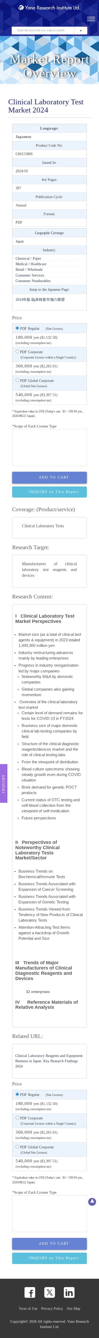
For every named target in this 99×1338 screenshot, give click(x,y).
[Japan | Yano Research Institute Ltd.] (59, 21)
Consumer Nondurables (33, 281)
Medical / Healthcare (31, 264)
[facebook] (29, 1292)
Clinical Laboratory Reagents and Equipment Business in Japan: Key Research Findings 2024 (49, 1061)
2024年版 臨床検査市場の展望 (40, 299)
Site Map (73, 1308)
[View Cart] (42, 21)
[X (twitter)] (49, 1292)
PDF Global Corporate (36, 383)
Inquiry (4, 783)
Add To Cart (54, 477)
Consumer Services (30, 275)
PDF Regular (41, 328)
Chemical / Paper (28, 258)
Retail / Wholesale (29, 269)
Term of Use (28, 1308)
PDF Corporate (47, 354)
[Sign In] (50, 21)
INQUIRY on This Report (54, 492)
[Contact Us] (34, 21)
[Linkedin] (69, 1292)
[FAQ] (25, 21)
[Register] (17, 21)
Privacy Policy (52, 1308)
